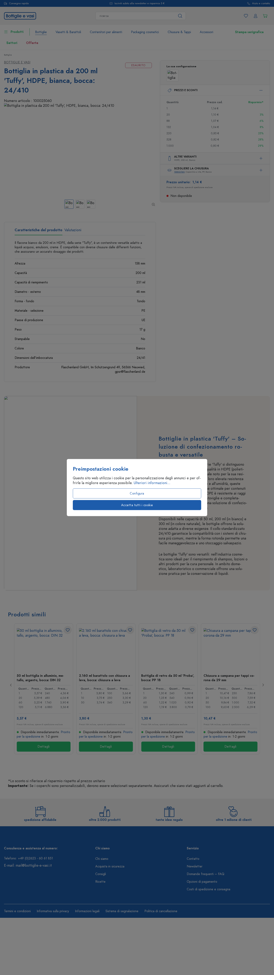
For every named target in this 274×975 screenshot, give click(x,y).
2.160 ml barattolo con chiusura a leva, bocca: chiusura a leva (104, 678)
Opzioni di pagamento (202, 881)
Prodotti (17, 32)
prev (11, 685)
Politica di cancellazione (160, 911)
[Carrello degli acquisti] (265, 15)
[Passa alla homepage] (20, 15)
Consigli (100, 874)
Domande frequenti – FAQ (205, 874)
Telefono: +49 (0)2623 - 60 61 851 (28, 858)
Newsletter (194, 866)
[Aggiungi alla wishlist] (68, 630)
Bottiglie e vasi (17, 62)
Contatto (193, 859)
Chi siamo (101, 859)
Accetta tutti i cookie (137, 505)
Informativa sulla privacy (53, 911)
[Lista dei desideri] (246, 15)
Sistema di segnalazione (122, 911)
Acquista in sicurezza (109, 866)
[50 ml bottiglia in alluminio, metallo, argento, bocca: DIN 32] (44, 648)
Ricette (100, 881)
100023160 (179, 171)
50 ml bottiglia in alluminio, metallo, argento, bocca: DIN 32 (40, 678)
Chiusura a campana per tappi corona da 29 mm (229, 678)
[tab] (38, 231)
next (263, 685)
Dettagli (44, 746)
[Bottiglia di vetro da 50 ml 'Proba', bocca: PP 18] (168, 648)
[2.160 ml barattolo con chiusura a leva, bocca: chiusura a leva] (106, 648)
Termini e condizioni (17, 911)
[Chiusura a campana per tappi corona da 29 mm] (231, 648)
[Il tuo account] (255, 15)
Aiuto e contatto (261, 3)
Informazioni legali (87, 911)
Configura (137, 493)
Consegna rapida (19, 3)
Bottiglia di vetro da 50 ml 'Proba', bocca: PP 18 (167, 678)
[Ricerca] (180, 16)
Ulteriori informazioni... (152, 482)
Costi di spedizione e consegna (208, 889)
